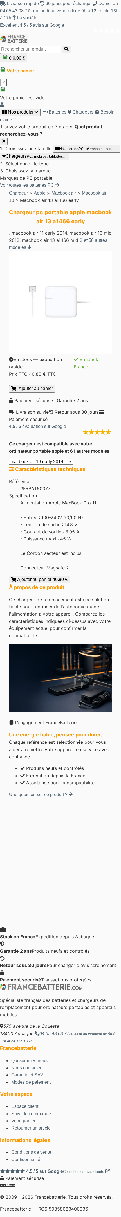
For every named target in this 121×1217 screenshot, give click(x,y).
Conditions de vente (31, 1152)
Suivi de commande (31, 1113)
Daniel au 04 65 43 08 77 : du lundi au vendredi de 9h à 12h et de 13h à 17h (59, 10)
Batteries (57, 112)
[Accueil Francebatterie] (41, 988)
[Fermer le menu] (4, 141)
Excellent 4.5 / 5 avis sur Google (32, 25)
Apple (40, 193)
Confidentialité (25, 1159)
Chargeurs (82, 112)
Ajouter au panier (34, 388)
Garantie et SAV (27, 1074)
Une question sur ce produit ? (39, 794)
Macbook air (63, 193)
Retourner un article (31, 1128)
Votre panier (23, 1120)
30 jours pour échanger (68, 3)
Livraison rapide (23, 3)
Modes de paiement (31, 1082)
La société (26, 17)
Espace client (24, 1106)
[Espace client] (2, 104)
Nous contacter (26, 1067)
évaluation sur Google (37, 426)
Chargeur (18, 193)
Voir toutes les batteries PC (27, 185)
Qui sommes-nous (29, 1060)
